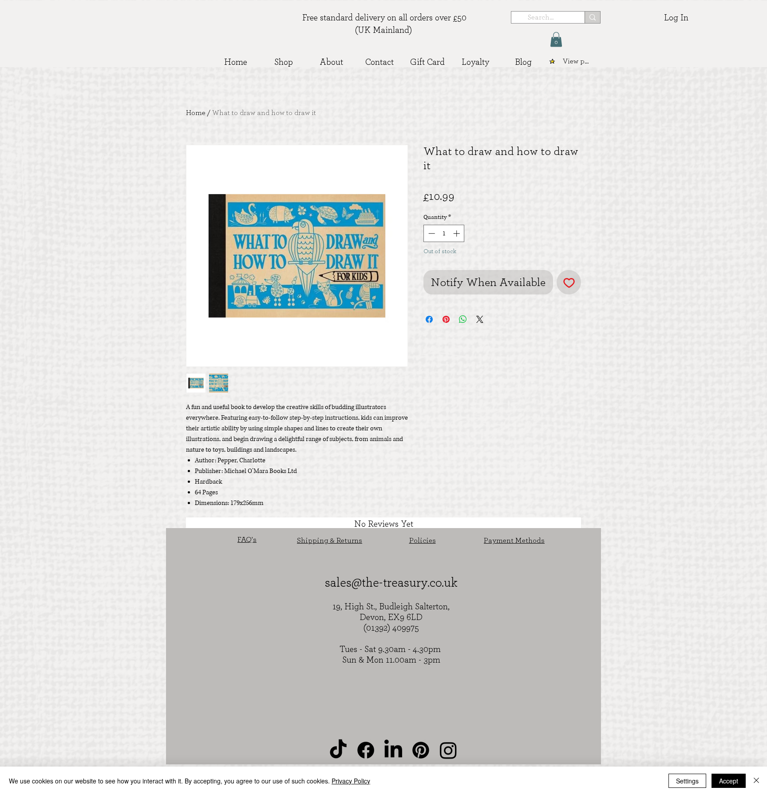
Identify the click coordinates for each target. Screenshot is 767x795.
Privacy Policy (351, 780)
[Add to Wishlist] (569, 282)
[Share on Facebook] (429, 319)
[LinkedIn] (393, 750)
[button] (556, 39)
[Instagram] (448, 750)
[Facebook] (366, 750)
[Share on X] (479, 319)
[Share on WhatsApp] (463, 319)
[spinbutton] (444, 233)
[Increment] (457, 233)
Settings (687, 780)
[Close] (756, 781)
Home (196, 112)
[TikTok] (338, 750)
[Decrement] (431, 233)
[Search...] (592, 17)
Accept (728, 780)
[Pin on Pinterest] (446, 319)
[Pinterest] (421, 750)
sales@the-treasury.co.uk (391, 582)
